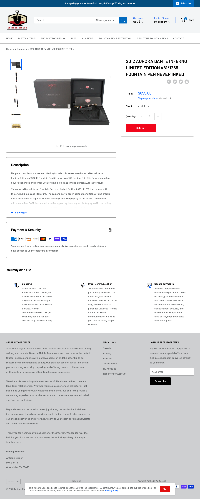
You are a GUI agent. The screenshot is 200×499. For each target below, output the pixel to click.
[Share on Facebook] (169, 81)
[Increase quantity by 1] (158, 116)
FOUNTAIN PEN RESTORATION (115, 38)
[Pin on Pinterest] (175, 81)
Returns (107, 358)
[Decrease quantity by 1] (141, 116)
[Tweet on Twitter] (181, 81)
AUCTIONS (87, 38)
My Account (109, 368)
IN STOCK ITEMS (26, 38)
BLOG (73, 38)
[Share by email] (187, 81)
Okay (165, 489)
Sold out (140, 127)
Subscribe (186, 3)
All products (21, 49)
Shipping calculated (148, 98)
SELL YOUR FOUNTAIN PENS (152, 38)
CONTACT (178, 38)
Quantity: (131, 116)
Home (9, 49)
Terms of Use (110, 363)
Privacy (107, 353)
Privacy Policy (111, 490)
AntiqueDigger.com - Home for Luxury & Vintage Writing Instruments (100, 3)
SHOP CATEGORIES (51, 38)
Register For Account (114, 373)
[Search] (123, 20)
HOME (9, 38)
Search (107, 348)
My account (161, 21)
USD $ (11, 481)
